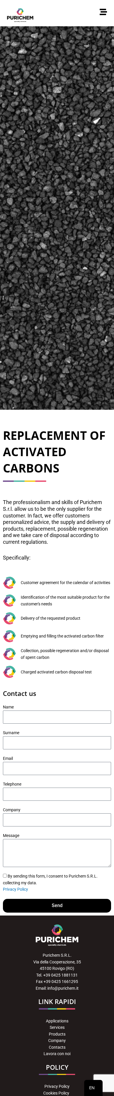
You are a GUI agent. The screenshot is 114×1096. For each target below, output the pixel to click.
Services (57, 1027)
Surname (11, 732)
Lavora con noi (57, 1053)
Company (11, 809)
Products (57, 1034)
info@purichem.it (63, 988)
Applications (57, 1021)
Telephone (12, 784)
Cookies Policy (56, 1093)
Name (8, 707)
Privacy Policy (15, 889)
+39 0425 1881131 (60, 975)
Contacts (57, 1047)
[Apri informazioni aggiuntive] (103, 11)
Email (8, 758)
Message (11, 835)
